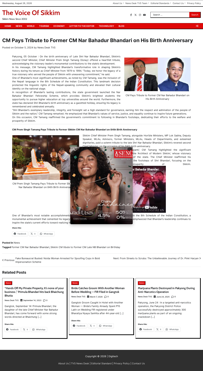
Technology (106, 26)
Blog (121, 26)
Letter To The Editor (81, 26)
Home (8, 26)
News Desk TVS (46, 47)
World (30, 26)
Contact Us (178, 3)
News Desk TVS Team (136, 3)
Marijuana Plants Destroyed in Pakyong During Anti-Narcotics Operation (166, 290)
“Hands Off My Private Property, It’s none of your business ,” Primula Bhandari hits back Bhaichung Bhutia (34, 291)
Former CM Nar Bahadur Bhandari (30, 247)
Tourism (44, 26)
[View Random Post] (197, 26)
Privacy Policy (194, 3)
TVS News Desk (80, 363)
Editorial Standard (101, 363)
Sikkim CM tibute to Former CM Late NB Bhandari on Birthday (85, 247)
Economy (59, 26)
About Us (117, 3)
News (19, 26)
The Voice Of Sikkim (31, 13)
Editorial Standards (160, 3)
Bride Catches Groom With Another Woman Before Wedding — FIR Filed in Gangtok (98, 290)
